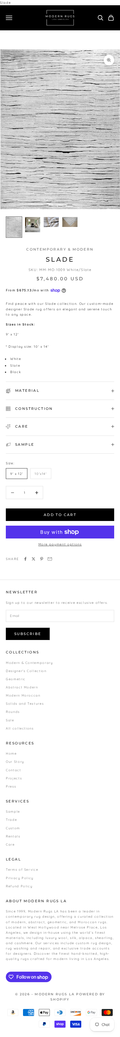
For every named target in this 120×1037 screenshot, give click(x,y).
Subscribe (27, 634)
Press (11, 786)
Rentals (13, 836)
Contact (13, 770)
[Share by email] (49, 559)
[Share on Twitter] (33, 559)
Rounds (13, 712)
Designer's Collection (26, 671)
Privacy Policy (19, 878)
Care (10, 844)
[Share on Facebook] (25, 559)
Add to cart (60, 515)
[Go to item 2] (32, 224)
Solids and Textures (25, 704)
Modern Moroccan (23, 695)
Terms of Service (22, 870)
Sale (10, 720)
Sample (13, 811)
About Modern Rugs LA (36, 901)
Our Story (15, 762)
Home (11, 753)
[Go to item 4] (70, 222)
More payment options (60, 544)
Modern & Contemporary (29, 663)
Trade (11, 820)
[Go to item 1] (14, 227)
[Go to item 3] (51, 222)
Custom (13, 828)
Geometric (16, 679)
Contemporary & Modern (59, 249)
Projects (14, 778)
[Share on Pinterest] (41, 559)
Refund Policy (19, 886)
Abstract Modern (22, 687)
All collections (20, 728)
